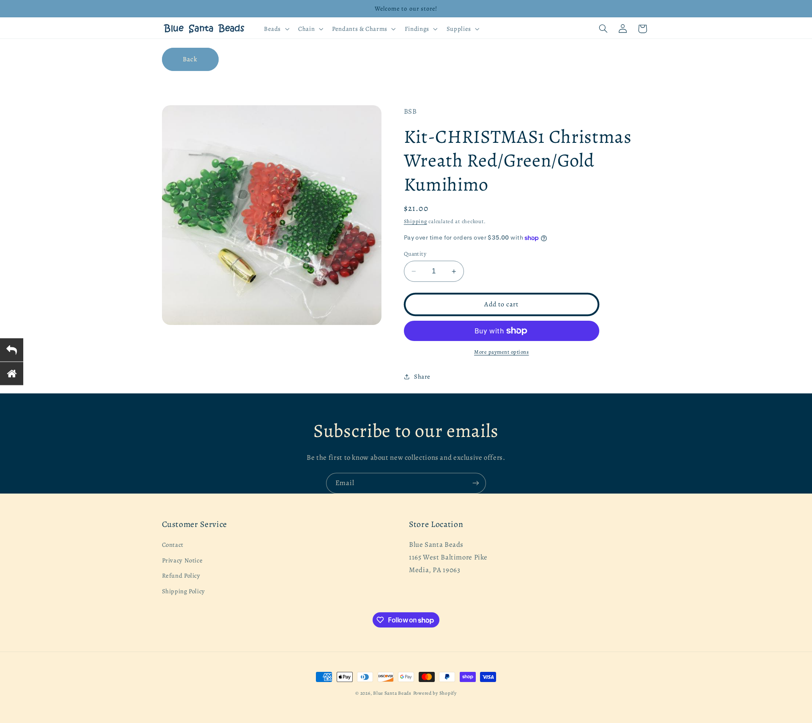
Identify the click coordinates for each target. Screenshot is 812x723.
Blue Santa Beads (392, 693)
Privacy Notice (182, 560)
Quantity (415, 254)
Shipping (415, 221)
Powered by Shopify (435, 693)
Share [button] (422, 376)
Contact (173, 545)
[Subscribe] (476, 483)
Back (190, 59)
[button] (275, 28)
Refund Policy (181, 575)
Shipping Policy (183, 591)
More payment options (501, 351)
